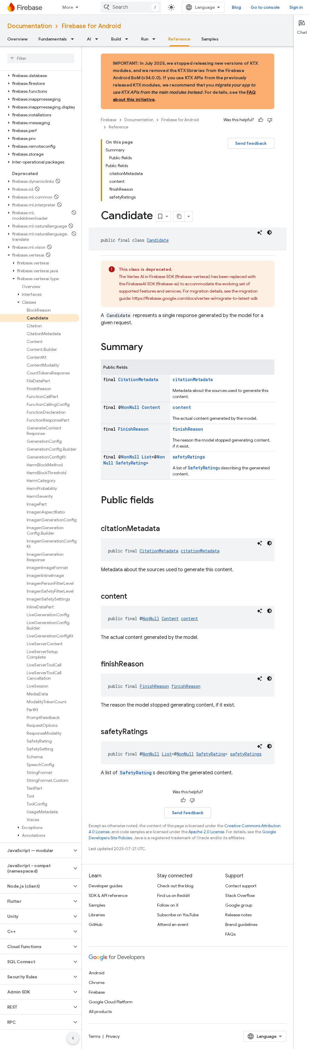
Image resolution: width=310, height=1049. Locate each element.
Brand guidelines (241, 924)
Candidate (158, 240)
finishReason (188, 429)
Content (151, 407)
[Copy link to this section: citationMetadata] (166, 529)
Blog (236, 7)
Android (96, 973)
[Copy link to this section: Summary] (149, 347)
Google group (238, 905)
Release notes (238, 915)
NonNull (130, 407)
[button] (39, 75)
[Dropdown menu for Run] (155, 39)
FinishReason (133, 429)
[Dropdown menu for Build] (128, 39)
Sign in (296, 7)
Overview (17, 39)
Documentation (29, 26)
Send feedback (251, 143)
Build (116, 39)
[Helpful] (260, 120)
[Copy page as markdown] (179, 216)
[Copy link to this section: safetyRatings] (154, 732)
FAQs (230, 934)
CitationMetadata (138, 379)
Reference (179, 39)
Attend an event (172, 924)
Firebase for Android (91, 26)
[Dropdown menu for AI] (98, 39)
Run (144, 39)
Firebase (109, 119)
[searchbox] (40, 58)
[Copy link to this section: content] (133, 597)
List (146, 457)
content (182, 407)
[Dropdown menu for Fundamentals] (74, 39)
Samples (210, 39)
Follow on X (168, 905)
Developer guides (105, 886)
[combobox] (131, 7)
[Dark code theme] (269, 232)
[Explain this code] (260, 232)
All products (100, 1011)
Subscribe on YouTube (178, 915)
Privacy (113, 1036)
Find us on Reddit (173, 895)
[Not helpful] (269, 120)
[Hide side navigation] (73, 1038)
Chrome (96, 982)
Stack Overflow (240, 895)
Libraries (97, 915)
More (67, 7)
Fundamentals (52, 39)
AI (89, 39)
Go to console (265, 7)
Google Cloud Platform (111, 1002)
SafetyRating (131, 463)
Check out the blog (175, 886)
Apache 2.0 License (206, 831)
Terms (94, 1036)
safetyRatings (189, 457)
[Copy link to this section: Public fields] (160, 500)
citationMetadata (193, 379)
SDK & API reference (108, 895)
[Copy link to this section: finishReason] (149, 664)
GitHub (95, 924)
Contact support (240, 886)
